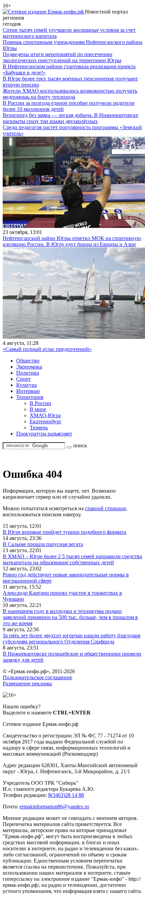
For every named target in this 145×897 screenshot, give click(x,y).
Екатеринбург (46, 421)
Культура (26, 385)
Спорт (23, 379)
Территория (29, 397)
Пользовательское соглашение (37, 677)
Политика (27, 373)
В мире (38, 409)
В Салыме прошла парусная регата (43, 544)
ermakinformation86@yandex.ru (54, 806)
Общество (27, 360)
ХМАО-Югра (45, 415)
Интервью (28, 391)
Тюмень (39, 427)
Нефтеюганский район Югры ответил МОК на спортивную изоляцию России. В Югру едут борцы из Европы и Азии (72, 241)
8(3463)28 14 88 (66, 795)
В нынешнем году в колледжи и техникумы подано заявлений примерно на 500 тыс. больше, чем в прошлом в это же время (70, 617)
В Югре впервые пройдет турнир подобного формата (64, 532)
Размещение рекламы (27, 683)
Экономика (29, 367)
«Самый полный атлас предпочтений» (47, 349)
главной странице (105, 508)
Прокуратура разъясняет (44, 433)
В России (40, 403)
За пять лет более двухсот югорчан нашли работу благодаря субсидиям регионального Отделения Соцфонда (71, 638)
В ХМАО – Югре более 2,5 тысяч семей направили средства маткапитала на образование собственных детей (72, 559)
